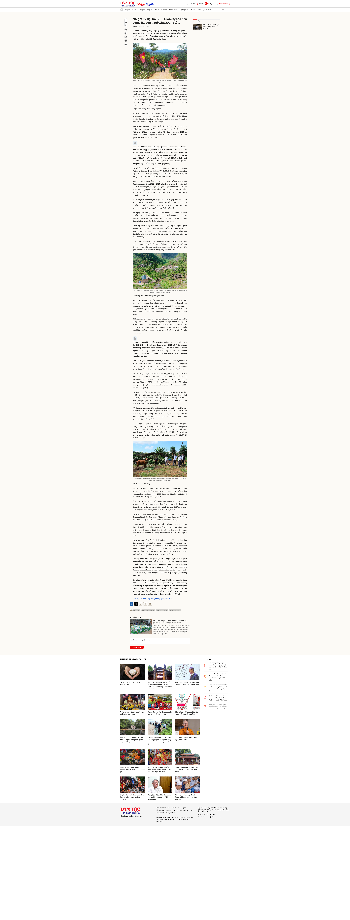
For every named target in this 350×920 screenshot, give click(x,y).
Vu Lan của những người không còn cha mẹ (132, 683)
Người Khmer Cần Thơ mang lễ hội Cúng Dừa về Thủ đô (160, 713)
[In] (145, 604)
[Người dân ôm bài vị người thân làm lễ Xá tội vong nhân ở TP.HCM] (132, 784)
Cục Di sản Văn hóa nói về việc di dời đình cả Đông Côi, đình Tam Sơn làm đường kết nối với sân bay (160, 685)
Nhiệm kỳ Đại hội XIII (161, 610)
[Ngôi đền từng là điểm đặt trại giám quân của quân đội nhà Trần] (187, 757)
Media (193, 10)
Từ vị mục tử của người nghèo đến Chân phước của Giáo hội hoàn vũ (218, 707)
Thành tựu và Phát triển (205, 10)
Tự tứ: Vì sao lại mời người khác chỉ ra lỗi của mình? (132, 713)
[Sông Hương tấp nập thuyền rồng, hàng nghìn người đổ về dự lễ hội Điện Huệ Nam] (160, 757)
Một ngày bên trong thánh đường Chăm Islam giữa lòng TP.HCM (186, 797)
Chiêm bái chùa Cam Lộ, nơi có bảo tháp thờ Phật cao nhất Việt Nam (218, 698)
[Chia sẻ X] (136, 604)
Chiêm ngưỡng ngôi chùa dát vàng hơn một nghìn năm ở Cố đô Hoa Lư (218, 666)
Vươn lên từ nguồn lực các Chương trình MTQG (211, 26)
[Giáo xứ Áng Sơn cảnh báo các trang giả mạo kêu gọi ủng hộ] (187, 702)
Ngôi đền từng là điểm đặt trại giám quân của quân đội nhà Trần (186, 769)
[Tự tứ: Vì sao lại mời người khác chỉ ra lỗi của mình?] (132, 702)
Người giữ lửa (184, 10)
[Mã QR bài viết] (125, 44)
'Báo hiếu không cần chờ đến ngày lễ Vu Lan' (186, 739)
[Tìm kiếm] (223, 10)
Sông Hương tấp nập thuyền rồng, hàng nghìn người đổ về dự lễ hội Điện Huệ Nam (159, 769)
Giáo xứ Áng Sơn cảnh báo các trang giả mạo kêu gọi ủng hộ (186, 713)
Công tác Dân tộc (130, 10)
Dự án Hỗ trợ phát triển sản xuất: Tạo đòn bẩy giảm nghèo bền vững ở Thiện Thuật (170, 622)
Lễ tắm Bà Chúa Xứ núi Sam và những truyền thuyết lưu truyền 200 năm (217, 677)
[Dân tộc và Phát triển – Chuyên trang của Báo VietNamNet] (127, 3)
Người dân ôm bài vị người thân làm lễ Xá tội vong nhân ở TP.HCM (132, 797)
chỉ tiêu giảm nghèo (175, 610)
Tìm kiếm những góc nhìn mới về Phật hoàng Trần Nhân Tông (187, 683)
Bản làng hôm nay (161, 10)
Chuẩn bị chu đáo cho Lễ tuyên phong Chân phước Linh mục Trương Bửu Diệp (218, 688)
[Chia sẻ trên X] (125, 33)
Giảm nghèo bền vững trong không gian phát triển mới (154, 598)
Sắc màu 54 (173, 10)
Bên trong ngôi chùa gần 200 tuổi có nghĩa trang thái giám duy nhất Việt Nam (131, 740)
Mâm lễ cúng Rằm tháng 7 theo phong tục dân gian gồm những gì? (132, 769)
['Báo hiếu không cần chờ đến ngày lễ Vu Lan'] (187, 727)
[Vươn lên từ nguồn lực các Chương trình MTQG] (197, 27)
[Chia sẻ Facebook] (125, 29)
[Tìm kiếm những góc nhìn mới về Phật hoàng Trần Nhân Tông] (187, 672)
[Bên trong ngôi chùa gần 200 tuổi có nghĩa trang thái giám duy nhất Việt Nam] (132, 727)
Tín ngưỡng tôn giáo (145, 10)
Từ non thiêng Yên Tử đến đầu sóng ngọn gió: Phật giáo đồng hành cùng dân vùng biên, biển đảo (160, 741)
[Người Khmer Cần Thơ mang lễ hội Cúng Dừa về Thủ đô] (160, 702)
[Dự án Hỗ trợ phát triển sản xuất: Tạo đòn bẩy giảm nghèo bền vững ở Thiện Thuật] (141, 626)
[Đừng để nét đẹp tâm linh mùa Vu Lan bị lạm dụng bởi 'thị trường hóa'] (160, 784)
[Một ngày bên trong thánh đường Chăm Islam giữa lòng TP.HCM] (187, 784)
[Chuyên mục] (227, 10)
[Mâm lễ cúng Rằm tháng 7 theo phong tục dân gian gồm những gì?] (132, 757)
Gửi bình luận (137, 647)
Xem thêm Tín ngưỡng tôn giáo (133, 659)
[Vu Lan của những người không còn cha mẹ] (132, 672)
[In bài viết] (125, 40)
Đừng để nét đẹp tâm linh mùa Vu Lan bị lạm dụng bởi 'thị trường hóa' (159, 797)
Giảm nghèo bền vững (148, 610)
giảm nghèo (136, 610)
